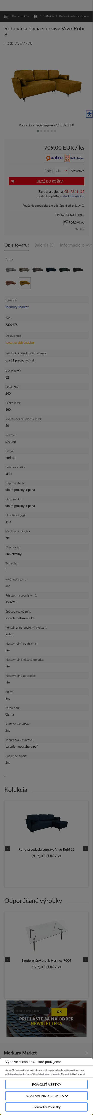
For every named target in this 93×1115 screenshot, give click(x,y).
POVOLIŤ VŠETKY (46, 1084)
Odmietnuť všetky (46, 1106)
